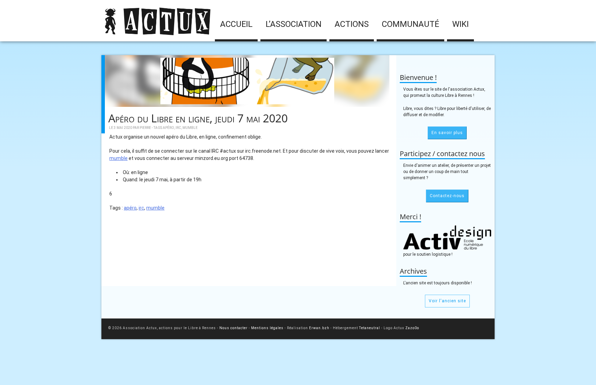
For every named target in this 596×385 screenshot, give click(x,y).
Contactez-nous (447, 195)
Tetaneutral (369, 328)
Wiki (460, 24)
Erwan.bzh (319, 328)
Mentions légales (267, 328)
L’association (293, 24)
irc (178, 128)
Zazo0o (412, 328)
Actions (352, 24)
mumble (190, 128)
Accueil (236, 24)
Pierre (145, 128)
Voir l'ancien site (447, 300)
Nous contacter (233, 328)
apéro (168, 128)
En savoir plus (447, 132)
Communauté (410, 24)
